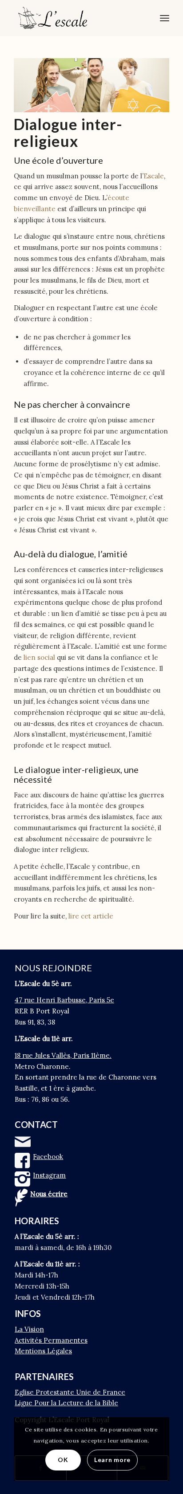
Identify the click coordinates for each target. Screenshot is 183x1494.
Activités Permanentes (51, 1340)
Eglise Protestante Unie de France (70, 1392)
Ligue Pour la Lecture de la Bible (66, 1403)
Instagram (49, 1175)
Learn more (112, 1459)
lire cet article (90, 916)
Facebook (48, 1156)
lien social (39, 657)
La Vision (29, 1329)
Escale (153, 176)
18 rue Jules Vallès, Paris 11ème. (63, 1055)
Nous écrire (49, 1194)
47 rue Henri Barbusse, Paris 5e (64, 1000)
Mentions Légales (43, 1351)
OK (63, 1459)
